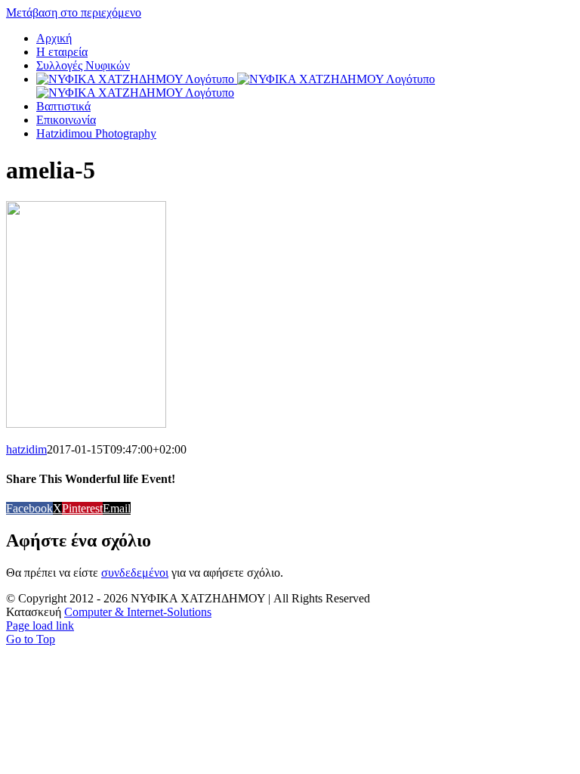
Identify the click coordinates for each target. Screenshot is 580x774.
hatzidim (26, 449)
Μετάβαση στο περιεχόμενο (73, 12)
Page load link (40, 625)
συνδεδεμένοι (134, 572)
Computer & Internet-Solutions (137, 611)
